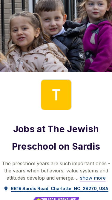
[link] (93, 177)
